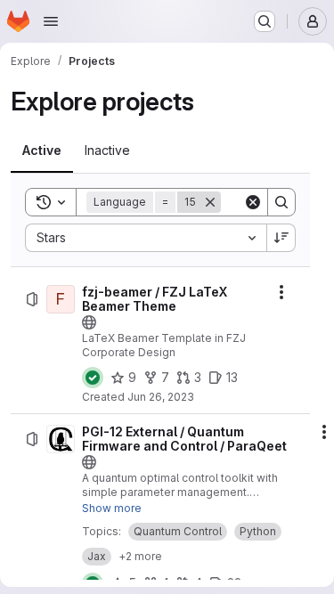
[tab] (42, 150)
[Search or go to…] (264, 21)
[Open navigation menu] (51, 21)
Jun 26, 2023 (160, 396)
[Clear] (253, 202)
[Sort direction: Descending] (281, 238)
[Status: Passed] (92, 377)
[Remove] (210, 202)
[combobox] (145, 238)
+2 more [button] (140, 556)
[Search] (281, 202)
